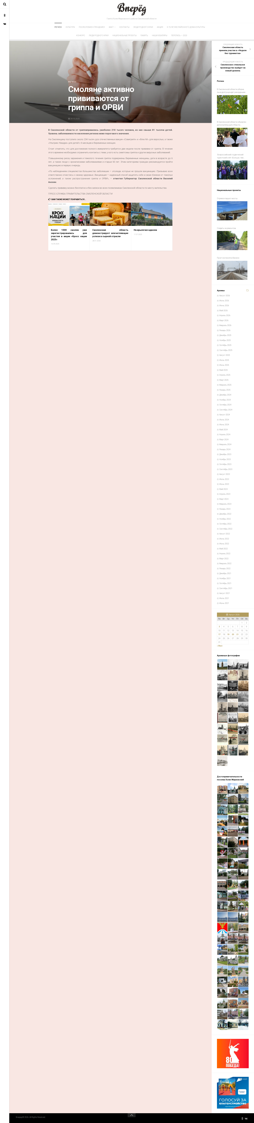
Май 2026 (223, 310)
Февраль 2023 (225, 504)
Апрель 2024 (224, 434)
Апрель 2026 (224, 315)
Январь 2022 (224, 568)
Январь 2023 (224, 509)
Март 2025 (223, 380)
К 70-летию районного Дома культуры (186, 27)
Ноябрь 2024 (225, 400)
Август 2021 (224, 593)
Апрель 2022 (224, 554)
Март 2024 (223, 439)
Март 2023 (223, 499)
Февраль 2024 (225, 444)
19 (228, 634)
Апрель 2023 (224, 494)
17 (219, 634)
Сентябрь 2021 (225, 588)
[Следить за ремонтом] (232, 240)
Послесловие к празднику (92, 27)
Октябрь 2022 (225, 524)
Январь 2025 (224, 390)
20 (233, 634)
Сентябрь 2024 (225, 410)
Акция (160, 27)
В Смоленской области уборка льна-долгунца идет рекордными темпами (231, 91)
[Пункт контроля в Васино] (232, 270)
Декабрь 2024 (225, 395)
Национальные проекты (124, 35)
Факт (111, 27)
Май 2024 (223, 430)
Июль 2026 (224, 301)
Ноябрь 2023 (225, 459)
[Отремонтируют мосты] (232, 210)
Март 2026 (223, 320)
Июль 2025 (224, 360)
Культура (70, 27)
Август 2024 (224, 415)
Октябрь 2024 (225, 405)
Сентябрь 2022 (225, 529)
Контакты (124, 27)
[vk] (4, 24)
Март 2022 (223, 559)
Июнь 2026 (224, 305)
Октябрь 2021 (225, 583)
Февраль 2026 (225, 325)
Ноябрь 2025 (225, 340)
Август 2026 (224, 296)
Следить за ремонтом (226, 228)
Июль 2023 (224, 479)
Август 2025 (224, 355)
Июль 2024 (224, 420)
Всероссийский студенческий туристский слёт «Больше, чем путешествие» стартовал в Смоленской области (230, 156)
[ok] (4, 15)
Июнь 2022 (224, 544)
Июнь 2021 (224, 603)
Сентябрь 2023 (225, 469)
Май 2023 (223, 489)
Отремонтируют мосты (227, 198)
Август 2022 (224, 534)
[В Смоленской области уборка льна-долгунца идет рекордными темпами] (232, 104)
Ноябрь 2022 (225, 519)
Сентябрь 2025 (225, 350)
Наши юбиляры (159, 35)
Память (144, 35)
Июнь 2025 (224, 365)
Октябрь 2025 (225, 345)
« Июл (219, 646)
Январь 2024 (224, 449)
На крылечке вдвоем (145, 230)
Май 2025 (223, 370)
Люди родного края (143, 27)
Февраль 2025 (225, 385)
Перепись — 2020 (179, 35)
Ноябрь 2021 (225, 578)
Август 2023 (224, 474)
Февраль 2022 (225, 563)
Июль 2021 (224, 598)
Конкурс (80, 35)
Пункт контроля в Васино (228, 258)
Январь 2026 (224, 330)
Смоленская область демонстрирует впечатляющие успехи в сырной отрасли (110, 233)
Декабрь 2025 (225, 335)
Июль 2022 (224, 539)
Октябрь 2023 (225, 464)
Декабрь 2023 (225, 454)
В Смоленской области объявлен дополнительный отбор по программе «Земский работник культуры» (231, 123)
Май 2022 (223, 549)
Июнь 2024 (224, 425)
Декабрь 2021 (225, 573)
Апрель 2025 (224, 375)
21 (237, 634)
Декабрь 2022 (225, 514)
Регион (58, 27)
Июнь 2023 (224, 484)
